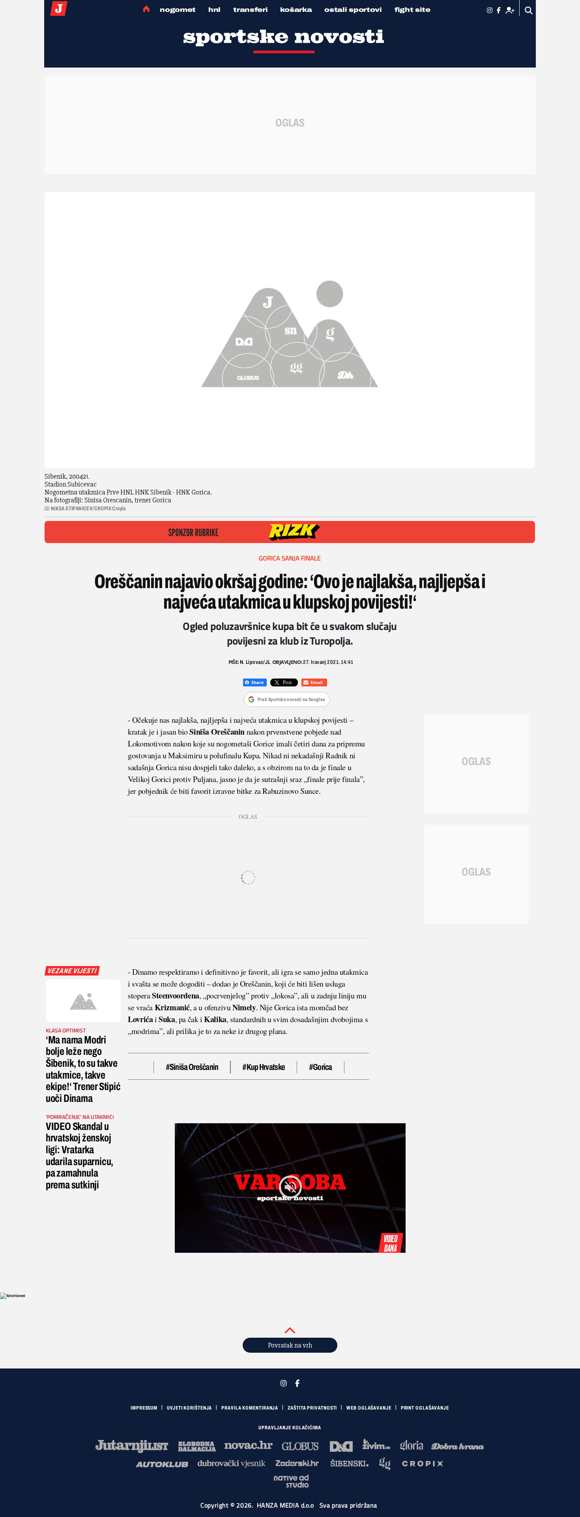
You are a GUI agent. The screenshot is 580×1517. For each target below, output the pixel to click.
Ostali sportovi (353, 9)
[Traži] (529, 10)
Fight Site (412, 9)
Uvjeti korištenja (189, 1408)
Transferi (250, 9)
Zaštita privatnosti (312, 1408)
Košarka (296, 9)
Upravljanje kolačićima (289, 1428)
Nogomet (178, 9)
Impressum (144, 1408)
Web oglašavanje (368, 1408)
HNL (214, 9)
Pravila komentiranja (249, 1408)
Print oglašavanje (425, 1408)
